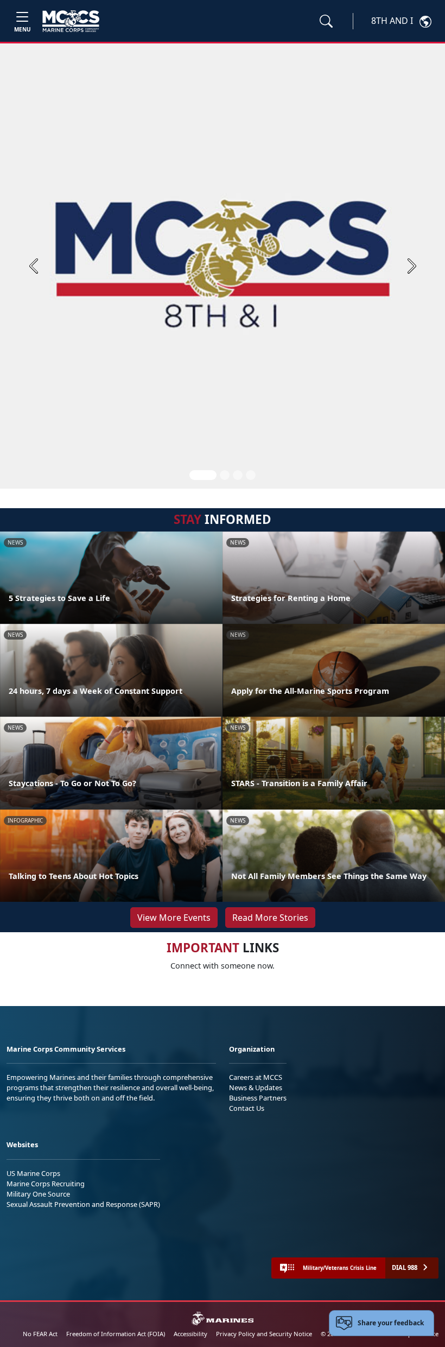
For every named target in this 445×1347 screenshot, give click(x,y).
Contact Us (246, 1108)
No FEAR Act (40, 1334)
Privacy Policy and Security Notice (264, 1334)
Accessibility (190, 1334)
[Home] (70, 21)
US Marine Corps (33, 1173)
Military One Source (38, 1194)
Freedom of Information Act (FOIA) (115, 1334)
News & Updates (255, 1087)
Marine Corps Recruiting (46, 1183)
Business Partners (258, 1098)
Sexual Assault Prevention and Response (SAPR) (83, 1204)
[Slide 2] (225, 475)
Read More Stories (270, 918)
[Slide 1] (203, 475)
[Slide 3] (238, 475)
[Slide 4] (251, 475)
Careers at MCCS (255, 1077)
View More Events (174, 918)
